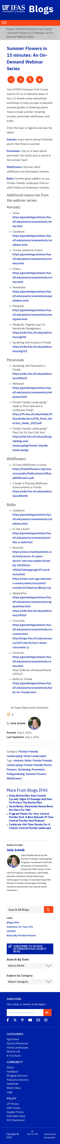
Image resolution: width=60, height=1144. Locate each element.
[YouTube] (30, 1020)
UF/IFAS (11, 931)
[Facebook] (8, 1020)
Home (9, 29)
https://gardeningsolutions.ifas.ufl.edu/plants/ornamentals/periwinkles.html (32, 296)
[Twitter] (15, 1020)
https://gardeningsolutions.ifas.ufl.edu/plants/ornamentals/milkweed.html (32, 392)
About (10, 1067)
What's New (14, 1088)
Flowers (12, 769)
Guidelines (13, 1083)
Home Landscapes (35, 756)
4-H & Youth (14, 1055)
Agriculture (13, 1039)
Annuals (12, 139)
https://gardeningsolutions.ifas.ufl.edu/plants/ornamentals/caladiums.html (32, 240)
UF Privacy (13, 1103)
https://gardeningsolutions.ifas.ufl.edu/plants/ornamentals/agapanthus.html (32, 602)
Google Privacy (15, 1112)
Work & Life (13, 1051)
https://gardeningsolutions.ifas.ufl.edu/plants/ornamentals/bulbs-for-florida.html (32, 688)
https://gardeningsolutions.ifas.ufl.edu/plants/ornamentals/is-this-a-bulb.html (32, 538)
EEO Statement (16, 1120)
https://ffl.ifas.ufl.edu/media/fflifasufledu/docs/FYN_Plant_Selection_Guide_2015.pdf (32, 419)
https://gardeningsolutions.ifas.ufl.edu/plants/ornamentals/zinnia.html (32, 222)
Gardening (24, 769)
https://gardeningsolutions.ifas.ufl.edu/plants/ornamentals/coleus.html (32, 277)
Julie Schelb (16, 850)
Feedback (12, 1071)
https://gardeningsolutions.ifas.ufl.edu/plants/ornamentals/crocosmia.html (32, 629)
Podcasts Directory (18, 1079)
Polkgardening (16, 774)
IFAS (53, 1137)
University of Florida (50, 1136)
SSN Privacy (13, 1108)
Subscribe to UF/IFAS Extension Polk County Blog (29, 948)
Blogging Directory (17, 1075)
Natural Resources (17, 1043)
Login (10, 1092)
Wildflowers (14, 167)
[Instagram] (45, 1020)
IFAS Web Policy (16, 1116)
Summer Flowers (36, 774)
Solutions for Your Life (20, 926)
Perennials (13, 151)
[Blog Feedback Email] (38, 1020)
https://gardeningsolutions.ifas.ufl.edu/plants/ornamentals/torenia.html (32, 259)
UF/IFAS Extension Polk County (34, 29)
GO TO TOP (32, 1134)
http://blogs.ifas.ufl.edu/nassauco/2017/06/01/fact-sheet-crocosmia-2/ (32, 643)
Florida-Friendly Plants (38, 765)
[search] (48, 909)
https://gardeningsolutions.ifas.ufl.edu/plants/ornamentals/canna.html (32, 661)
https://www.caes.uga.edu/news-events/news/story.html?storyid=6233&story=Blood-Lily (31, 583)
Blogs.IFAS (13, 922)
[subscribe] (47, 1012)
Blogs (41, 9)
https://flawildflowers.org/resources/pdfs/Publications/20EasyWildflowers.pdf (32, 473)
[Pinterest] (22, 1020)
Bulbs (10, 178)
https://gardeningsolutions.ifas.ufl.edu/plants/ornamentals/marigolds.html (32, 315)
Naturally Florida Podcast (21, 935)
